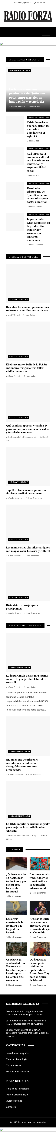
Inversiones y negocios (19, 70)
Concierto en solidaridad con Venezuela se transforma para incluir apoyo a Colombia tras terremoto (16, 970)
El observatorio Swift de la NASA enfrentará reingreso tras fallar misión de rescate (26, 368)
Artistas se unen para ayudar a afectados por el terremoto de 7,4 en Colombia (40, 925)
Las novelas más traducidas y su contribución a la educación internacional (40, 881)
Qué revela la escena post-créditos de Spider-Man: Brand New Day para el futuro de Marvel (39, 970)
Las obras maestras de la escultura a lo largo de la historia (14, 925)
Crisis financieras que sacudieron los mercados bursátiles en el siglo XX (38, 129)
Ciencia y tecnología (18, 299)
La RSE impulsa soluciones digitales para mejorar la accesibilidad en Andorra (28, 827)
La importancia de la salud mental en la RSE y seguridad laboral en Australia (27, 679)
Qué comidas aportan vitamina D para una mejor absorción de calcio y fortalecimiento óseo (27, 429)
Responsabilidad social (19, 668)
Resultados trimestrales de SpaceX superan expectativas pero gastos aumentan (37, 195)
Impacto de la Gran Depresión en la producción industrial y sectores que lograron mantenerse (38, 229)
